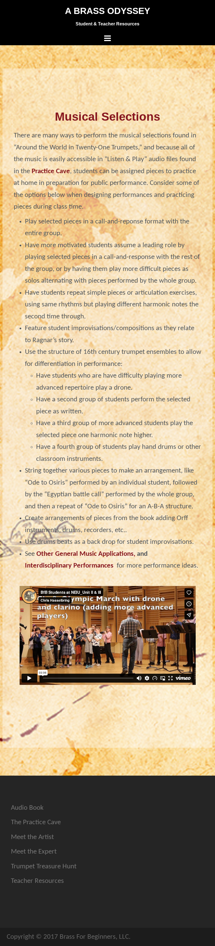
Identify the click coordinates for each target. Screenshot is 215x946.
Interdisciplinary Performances (69, 565)
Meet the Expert (34, 851)
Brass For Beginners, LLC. (95, 936)
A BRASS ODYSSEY (107, 11)
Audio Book (27, 807)
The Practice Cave (36, 822)
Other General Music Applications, (85, 554)
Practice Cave (51, 171)
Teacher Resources (37, 881)
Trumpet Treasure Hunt (43, 866)
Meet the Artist (32, 837)
